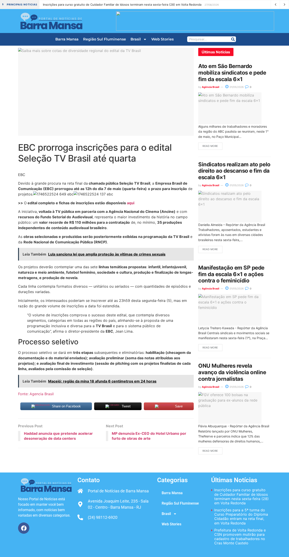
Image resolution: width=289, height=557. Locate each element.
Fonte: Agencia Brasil (36, 394)
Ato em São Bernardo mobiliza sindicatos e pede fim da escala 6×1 (232, 72)
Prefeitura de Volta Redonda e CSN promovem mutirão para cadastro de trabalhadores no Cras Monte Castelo (240, 536)
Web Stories (162, 39)
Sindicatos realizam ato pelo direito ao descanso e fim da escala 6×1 (234, 171)
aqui (130, 203)
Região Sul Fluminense (104, 39)
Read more (210, 146)
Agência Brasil (210, 87)
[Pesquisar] (233, 39)
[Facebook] (23, 528)
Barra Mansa (67, 39)
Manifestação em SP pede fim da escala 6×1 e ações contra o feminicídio (231, 274)
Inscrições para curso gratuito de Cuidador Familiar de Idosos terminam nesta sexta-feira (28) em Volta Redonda (122, 4)
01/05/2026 (236, 87)
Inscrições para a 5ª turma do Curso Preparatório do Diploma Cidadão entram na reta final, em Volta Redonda (241, 516)
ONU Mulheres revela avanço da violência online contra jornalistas (232, 372)
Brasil (136, 39)
